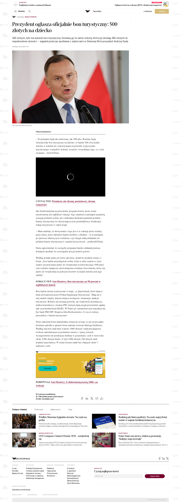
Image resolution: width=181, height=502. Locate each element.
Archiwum (51, 476)
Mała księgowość (73, 476)
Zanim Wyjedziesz (45, 414)
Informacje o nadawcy (34, 476)
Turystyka (20, 17)
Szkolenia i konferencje (21, 490)
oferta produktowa (50, 495)
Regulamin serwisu (33, 473)
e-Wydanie (148, 11)
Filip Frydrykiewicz (43, 132)
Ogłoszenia (51, 471)
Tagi (70, 409)
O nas (14, 468)
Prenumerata (52, 473)
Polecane (38, 409)
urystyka (97, 11)
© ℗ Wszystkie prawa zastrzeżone (49, 397)
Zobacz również (19, 409)
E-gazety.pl (71, 471)
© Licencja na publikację (46, 394)
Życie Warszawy (73, 483)
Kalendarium (32, 495)
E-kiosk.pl (70, 468)
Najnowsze (56, 409)
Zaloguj (162, 11)
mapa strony (17, 495)
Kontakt (15, 471)
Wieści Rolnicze (73, 481)
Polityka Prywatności (34, 468)
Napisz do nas (17, 473)
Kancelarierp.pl (73, 478)
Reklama (50, 468)
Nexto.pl (70, 473)
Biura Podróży (31, 17)
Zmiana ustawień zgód (35, 471)
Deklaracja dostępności (35, 478)
